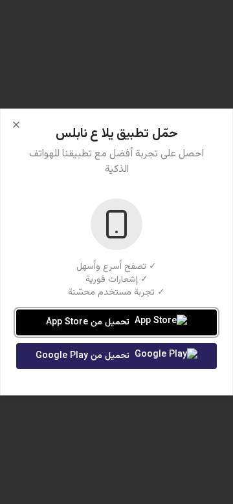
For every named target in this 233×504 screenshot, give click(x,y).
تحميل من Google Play (82, 356)
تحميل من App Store (87, 322)
